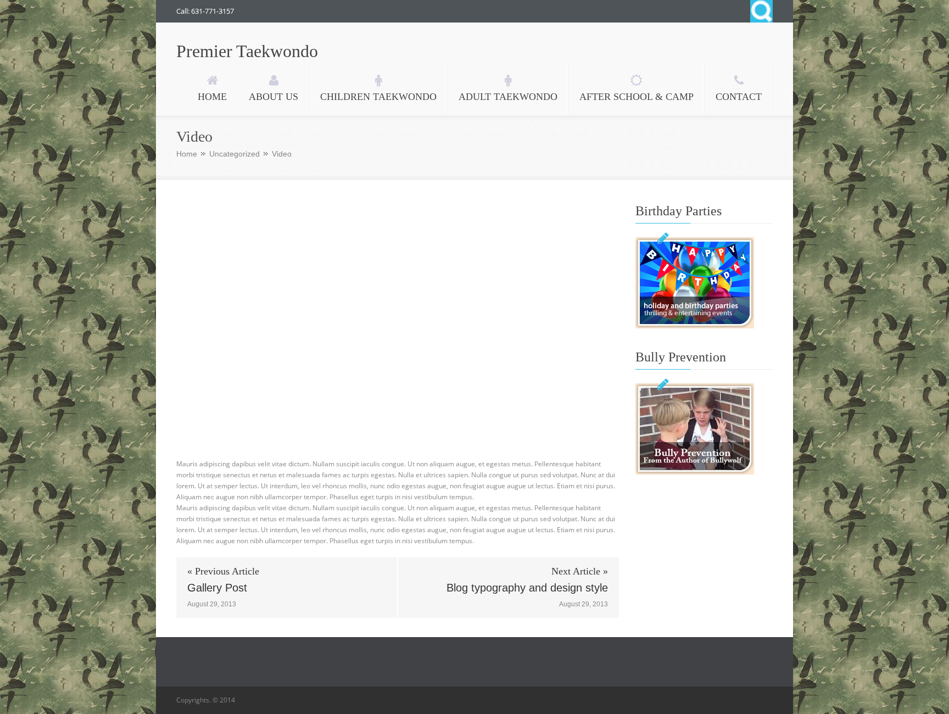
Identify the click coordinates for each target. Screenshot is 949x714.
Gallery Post (217, 587)
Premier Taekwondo (247, 51)
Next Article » (579, 571)
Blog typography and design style (527, 587)
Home (186, 153)
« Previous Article (223, 571)
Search (761, 11)
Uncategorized (234, 153)
